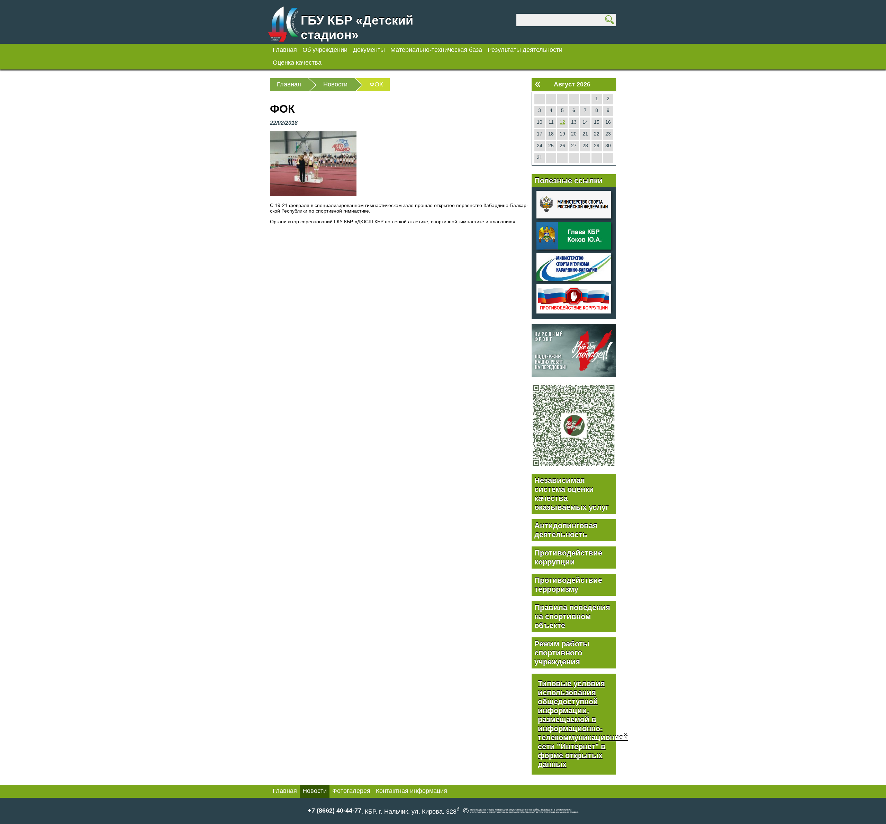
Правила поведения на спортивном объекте (572, 616)
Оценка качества (297, 62)
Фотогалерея (351, 790)
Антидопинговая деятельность (565, 530)
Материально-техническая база (436, 49)
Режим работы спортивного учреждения (561, 652)
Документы (369, 49)
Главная (285, 49)
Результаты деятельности (525, 49)
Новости (314, 790)
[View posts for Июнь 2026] (537, 84)
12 (562, 122)
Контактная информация (411, 790)
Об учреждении (324, 49)
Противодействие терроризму (568, 584)
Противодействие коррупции (568, 557)
